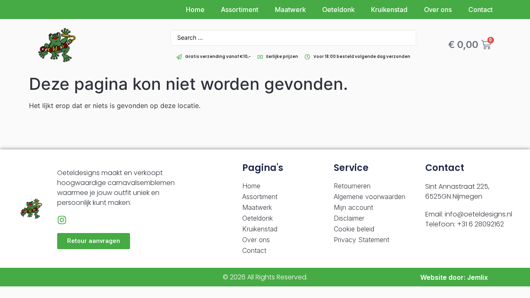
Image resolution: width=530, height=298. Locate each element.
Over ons (438, 9)
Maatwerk (290, 9)
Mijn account (353, 207)
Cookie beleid (354, 229)
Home (195, 9)
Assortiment (239, 9)
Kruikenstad (389, 9)
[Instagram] (62, 220)
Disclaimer (349, 218)
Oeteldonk (338, 9)
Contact (480, 9)
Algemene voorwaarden (369, 196)
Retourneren (352, 186)
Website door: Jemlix (454, 277)
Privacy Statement (361, 240)
